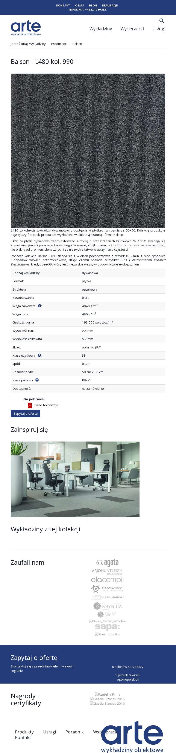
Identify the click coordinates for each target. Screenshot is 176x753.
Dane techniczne (46, 405)
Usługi (158, 29)
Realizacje (110, 5)
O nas (79, 5)
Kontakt (63, 5)
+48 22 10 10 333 (95, 9)
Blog (93, 5)
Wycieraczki (132, 29)
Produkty (24, 732)
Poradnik (74, 732)
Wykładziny (101, 29)
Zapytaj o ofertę (26, 413)
